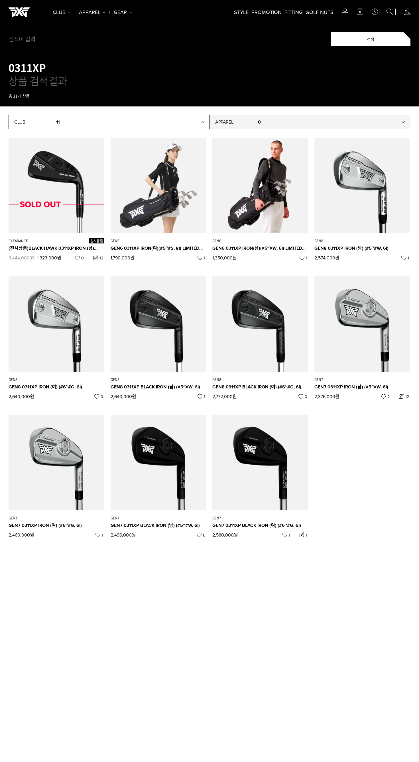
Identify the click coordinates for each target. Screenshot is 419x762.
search (389, 11)
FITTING (293, 12)
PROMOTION (266, 12)
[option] (56, 185)
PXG (19, 12)
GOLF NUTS (319, 12)
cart (360, 11)
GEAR (120, 12)
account (345, 11)
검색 (370, 39)
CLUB (59, 12)
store (407, 11)
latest (374, 11)
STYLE (241, 12)
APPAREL (89, 12)
